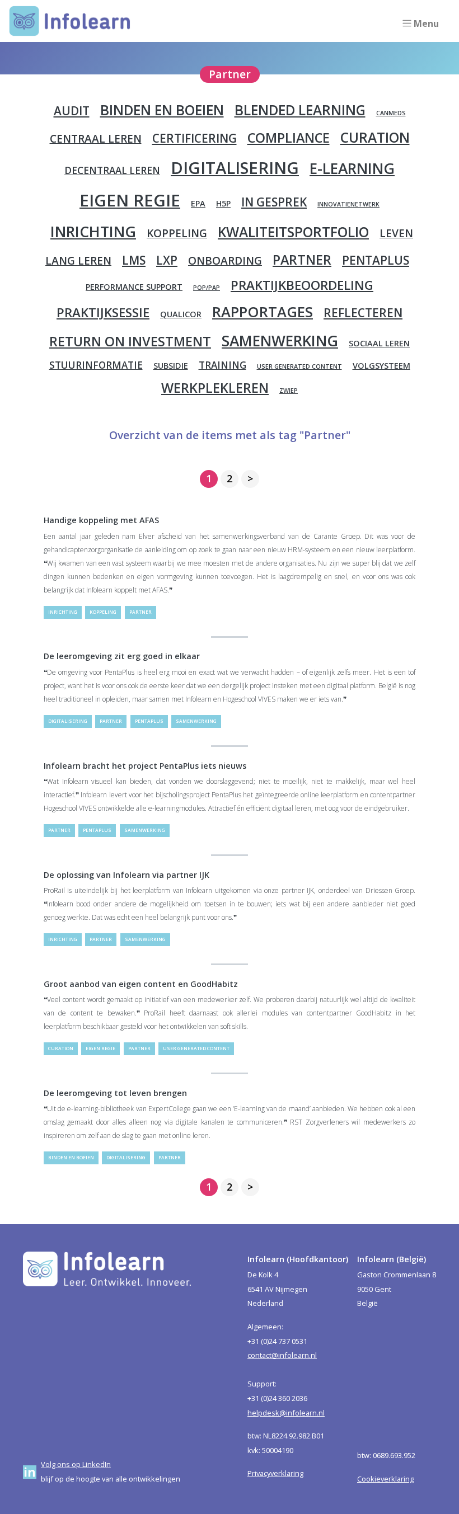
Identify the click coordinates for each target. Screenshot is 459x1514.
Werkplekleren (215, 388)
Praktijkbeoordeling (302, 285)
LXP (166, 260)
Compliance (288, 138)
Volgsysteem (381, 365)
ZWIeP (288, 390)
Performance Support (134, 286)
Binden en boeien (162, 110)
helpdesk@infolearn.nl (286, 1413)
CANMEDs (391, 113)
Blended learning (300, 110)
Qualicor (181, 314)
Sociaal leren (379, 343)
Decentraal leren (112, 170)
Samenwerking (280, 341)
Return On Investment (130, 341)
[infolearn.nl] (69, 20)
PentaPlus (375, 260)
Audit (72, 111)
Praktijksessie (103, 312)
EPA (198, 203)
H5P (223, 203)
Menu (426, 23)
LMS (134, 260)
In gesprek (274, 202)
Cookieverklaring (385, 1479)
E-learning (352, 168)
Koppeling (177, 233)
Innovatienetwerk (348, 204)
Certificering (194, 138)
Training (222, 365)
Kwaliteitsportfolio (293, 232)
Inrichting (93, 232)
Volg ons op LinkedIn (76, 1464)
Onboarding (225, 260)
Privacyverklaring (275, 1473)
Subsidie (170, 365)
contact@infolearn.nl (282, 1355)
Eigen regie (129, 200)
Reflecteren (363, 313)
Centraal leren (96, 138)
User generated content (299, 366)
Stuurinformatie (96, 365)
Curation (375, 137)
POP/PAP (206, 287)
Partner (302, 260)
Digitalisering (235, 168)
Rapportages (262, 311)
